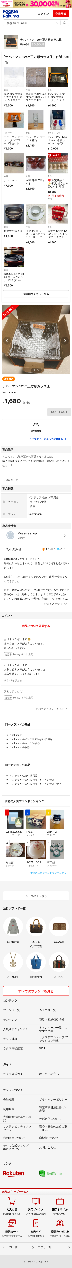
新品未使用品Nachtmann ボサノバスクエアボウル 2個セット (36, 98)
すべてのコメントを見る (50, 709)
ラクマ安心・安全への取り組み (46, 439)
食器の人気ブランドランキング (47, 872)
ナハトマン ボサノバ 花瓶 (35, 138)
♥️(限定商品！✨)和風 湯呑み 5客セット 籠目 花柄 (58, 184)
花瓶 (28, 133)
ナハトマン (10, 180)
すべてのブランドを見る (36, 991)
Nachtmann (9, 392)
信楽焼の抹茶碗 (13, 231)
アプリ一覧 (44, 1247)
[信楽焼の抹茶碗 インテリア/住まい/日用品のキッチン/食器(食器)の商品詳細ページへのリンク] (14, 214)
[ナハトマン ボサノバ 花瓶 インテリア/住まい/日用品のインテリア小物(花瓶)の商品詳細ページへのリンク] (36, 120)
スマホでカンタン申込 (12, 1233)
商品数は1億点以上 (11, 1211)
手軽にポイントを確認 (60, 1233)
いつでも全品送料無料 (36, 1211)
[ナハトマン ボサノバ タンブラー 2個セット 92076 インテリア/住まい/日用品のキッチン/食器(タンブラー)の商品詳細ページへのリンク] (14, 120)
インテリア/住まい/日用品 (43, 497)
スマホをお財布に (36, 1233)
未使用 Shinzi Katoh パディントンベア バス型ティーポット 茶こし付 (58, 237)
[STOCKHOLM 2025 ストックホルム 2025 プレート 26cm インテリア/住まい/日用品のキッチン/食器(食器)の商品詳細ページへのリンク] (14, 257)
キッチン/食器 (38, 502)
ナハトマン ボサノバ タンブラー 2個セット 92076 (14, 141)
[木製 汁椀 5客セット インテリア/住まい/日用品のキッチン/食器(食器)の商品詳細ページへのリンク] (36, 163)
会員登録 (60, 14)
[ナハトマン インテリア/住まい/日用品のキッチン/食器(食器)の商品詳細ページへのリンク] (14, 163)
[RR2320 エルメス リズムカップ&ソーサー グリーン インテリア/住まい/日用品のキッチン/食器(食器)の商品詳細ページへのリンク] (36, 214)
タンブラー (9, 133)
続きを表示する (53, 604)
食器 (6, 90)
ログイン (43, 14)
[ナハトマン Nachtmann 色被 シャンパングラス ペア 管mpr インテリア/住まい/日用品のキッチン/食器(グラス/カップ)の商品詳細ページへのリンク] (58, 120)
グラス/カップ (54, 133)
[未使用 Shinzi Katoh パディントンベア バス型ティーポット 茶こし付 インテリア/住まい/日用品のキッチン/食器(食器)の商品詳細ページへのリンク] (58, 214)
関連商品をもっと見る (36, 294)
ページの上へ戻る (36, 896)
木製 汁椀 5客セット (35, 181)
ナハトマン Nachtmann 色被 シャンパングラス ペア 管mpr (57, 141)
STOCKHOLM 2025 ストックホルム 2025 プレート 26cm (14, 278)
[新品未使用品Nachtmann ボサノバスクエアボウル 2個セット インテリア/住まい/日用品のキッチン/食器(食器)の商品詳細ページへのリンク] (36, 77)
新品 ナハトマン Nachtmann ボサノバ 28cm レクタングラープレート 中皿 (57, 100)
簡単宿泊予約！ (60, 1211)
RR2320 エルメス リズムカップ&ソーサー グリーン (36, 235)
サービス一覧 (10, 1247)
